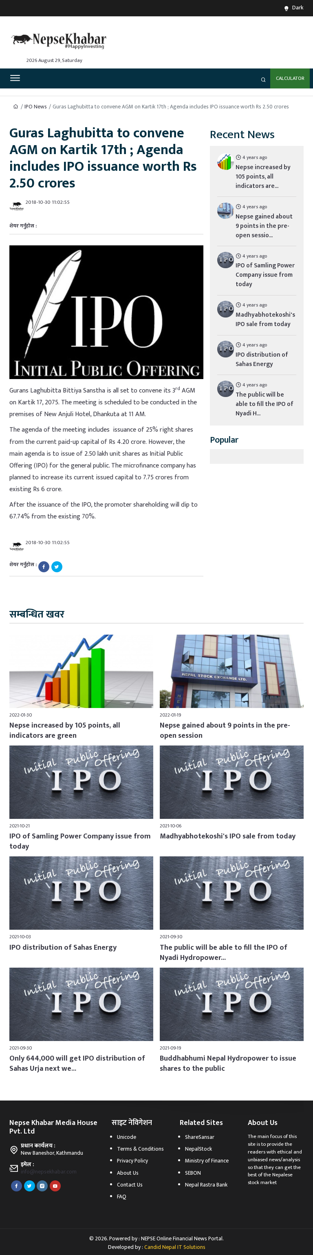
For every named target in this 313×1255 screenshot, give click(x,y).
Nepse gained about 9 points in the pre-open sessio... (264, 226)
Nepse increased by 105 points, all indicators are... (263, 176)
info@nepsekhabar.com (49, 1171)
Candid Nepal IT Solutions (174, 1247)
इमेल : (27, 1164)
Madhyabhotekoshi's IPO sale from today (265, 319)
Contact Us (130, 1184)
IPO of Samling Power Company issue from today (265, 274)
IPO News (35, 106)
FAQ (121, 1196)
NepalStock (198, 1149)
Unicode (126, 1137)
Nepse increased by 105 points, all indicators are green (64, 730)
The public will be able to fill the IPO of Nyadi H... (264, 404)
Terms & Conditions (140, 1149)
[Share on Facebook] (43, 566)
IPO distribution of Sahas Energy (262, 359)
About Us (128, 1173)
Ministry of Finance (207, 1160)
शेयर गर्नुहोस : (23, 226)
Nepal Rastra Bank (206, 1184)
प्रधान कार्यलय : (38, 1146)
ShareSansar (199, 1137)
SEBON (193, 1173)
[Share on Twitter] (56, 566)
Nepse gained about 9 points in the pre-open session (225, 730)
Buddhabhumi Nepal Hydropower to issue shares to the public (228, 1063)
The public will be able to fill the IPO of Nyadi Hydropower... (223, 953)
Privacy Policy (132, 1160)
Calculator (290, 78)
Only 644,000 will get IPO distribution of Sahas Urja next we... (77, 1063)
